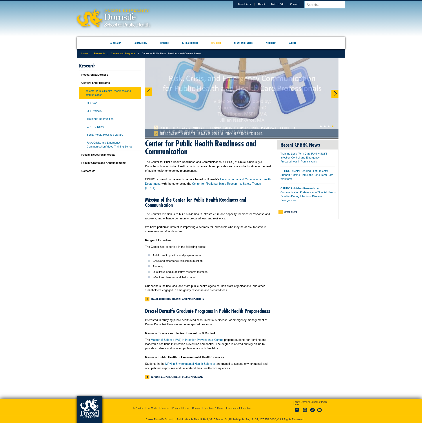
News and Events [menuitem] (243, 43)
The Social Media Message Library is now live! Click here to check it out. (211, 133)
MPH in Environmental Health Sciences (190, 363)
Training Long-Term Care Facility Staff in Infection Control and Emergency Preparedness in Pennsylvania (304, 157)
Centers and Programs (123, 53)
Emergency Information (238, 404)
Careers (164, 404)
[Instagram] (305, 408)
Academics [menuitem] (115, 43)
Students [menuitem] (271, 43)
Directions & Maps (213, 404)
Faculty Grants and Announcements (103, 162)
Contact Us (88, 171)
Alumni (261, 4)
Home (84, 53)
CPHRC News (95, 126)
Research (99, 53)
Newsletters (244, 4)
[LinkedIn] (319, 408)
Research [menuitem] (216, 43)
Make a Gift (277, 4)
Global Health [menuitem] (190, 43)
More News (290, 211)
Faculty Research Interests (98, 154)
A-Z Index (138, 404)
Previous (148, 92)
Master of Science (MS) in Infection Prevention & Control (187, 339)
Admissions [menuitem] (141, 43)
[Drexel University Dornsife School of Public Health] (113, 25)
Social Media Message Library (105, 134)
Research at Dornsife (94, 74)
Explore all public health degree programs (177, 377)
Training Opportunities (100, 118)
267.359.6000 (210, 419)
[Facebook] (298, 408)
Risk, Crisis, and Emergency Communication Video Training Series (109, 144)
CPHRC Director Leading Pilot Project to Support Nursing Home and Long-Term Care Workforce (306, 175)
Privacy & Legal (180, 404)
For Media (152, 404)
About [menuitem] (292, 43)
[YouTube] (312, 408)
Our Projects (94, 111)
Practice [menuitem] (164, 43)
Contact (294, 4)
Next (334, 94)
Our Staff (92, 103)
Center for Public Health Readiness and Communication (107, 93)
